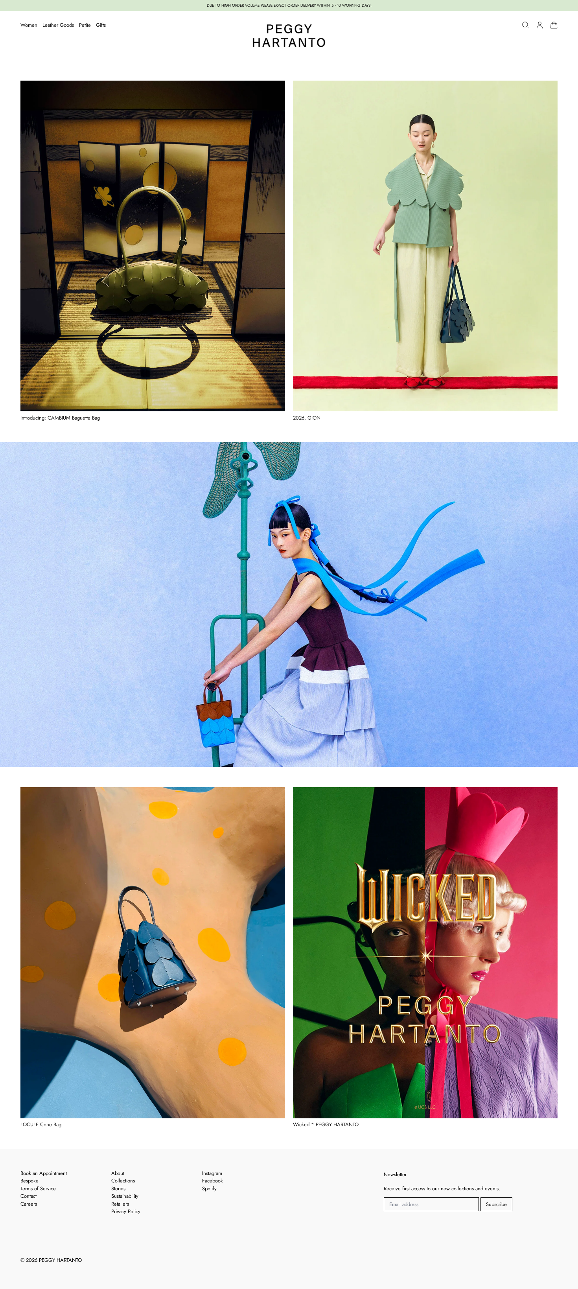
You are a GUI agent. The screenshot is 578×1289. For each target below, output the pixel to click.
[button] (526, 25)
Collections (123, 1180)
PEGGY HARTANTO (60, 1260)
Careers (28, 1204)
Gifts (101, 25)
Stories (118, 1188)
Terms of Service (38, 1188)
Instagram (212, 1173)
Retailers (120, 1204)
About (117, 1173)
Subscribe (496, 1204)
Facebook (212, 1180)
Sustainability (124, 1196)
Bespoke (29, 1180)
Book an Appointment (43, 1173)
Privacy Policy (125, 1211)
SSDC (48, 1270)
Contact (28, 1196)
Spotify (209, 1188)
